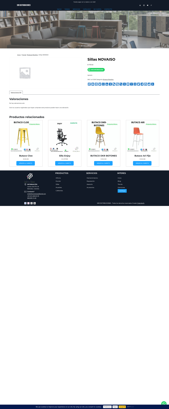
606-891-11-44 (31, 198)
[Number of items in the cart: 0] (144, 5)
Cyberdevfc (140, 203)
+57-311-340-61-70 (33, 196)
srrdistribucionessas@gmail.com (36, 194)
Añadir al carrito (25, 163)
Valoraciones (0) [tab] (16, 93)
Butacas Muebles (32, 55)
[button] (164, 404)
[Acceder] (140, 5)
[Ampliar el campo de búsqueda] (151, 5)
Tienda (24, 55)
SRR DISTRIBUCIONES (24, 5)
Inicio (19, 55)
